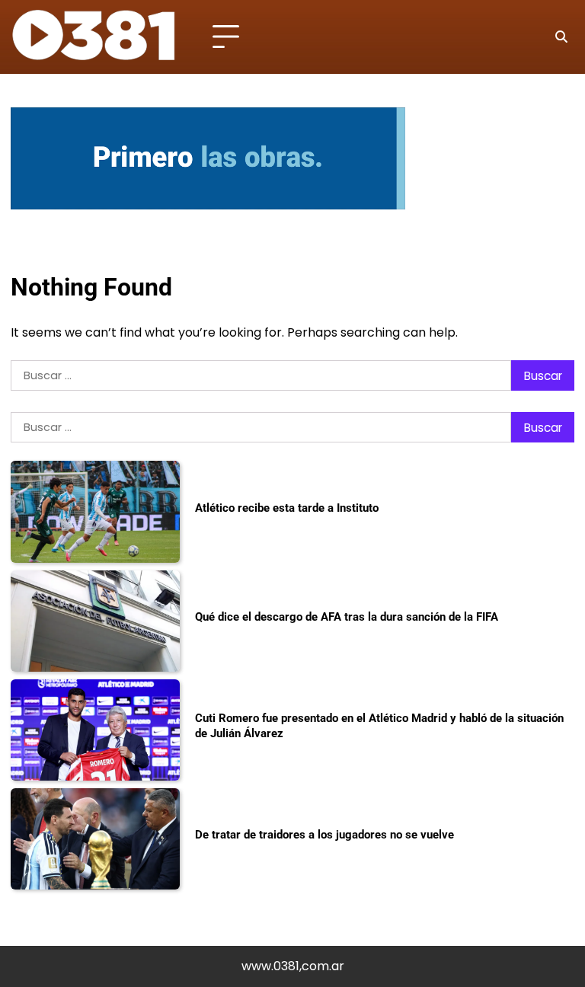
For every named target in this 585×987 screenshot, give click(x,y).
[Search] (560, 37)
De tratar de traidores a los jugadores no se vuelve (324, 835)
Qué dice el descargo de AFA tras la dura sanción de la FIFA (346, 617)
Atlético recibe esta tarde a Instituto (287, 508)
